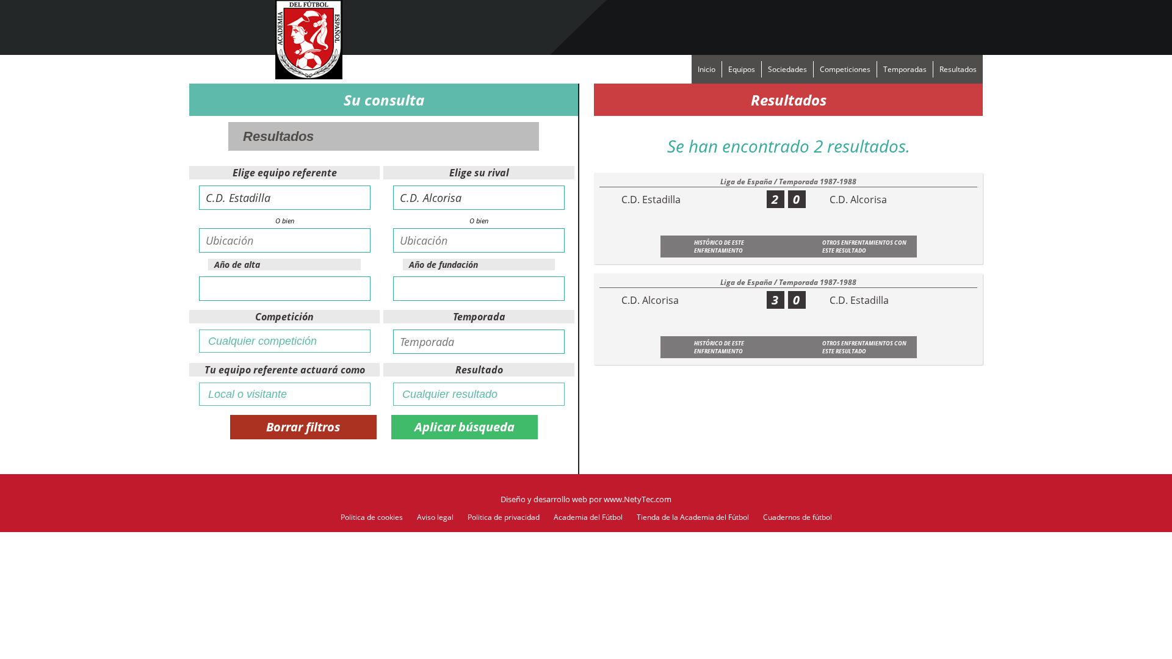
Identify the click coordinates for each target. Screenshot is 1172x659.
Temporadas (905, 69)
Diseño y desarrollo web (544, 499)
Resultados (958, 69)
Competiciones (845, 69)
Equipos (741, 69)
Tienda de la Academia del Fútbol (693, 517)
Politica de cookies (372, 517)
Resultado (479, 369)
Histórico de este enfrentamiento (719, 246)
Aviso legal (435, 517)
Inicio (706, 69)
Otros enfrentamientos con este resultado (864, 246)
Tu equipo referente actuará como (284, 369)
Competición (284, 316)
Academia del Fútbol (588, 517)
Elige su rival (479, 172)
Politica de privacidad (504, 517)
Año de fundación (443, 264)
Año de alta (237, 264)
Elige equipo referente (285, 172)
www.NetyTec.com (637, 499)
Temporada (479, 316)
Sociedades (787, 69)
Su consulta (384, 100)
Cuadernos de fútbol (797, 517)
